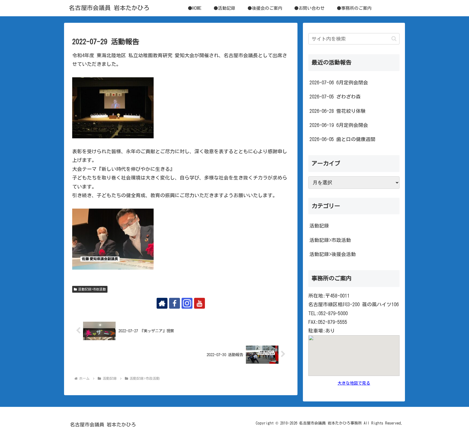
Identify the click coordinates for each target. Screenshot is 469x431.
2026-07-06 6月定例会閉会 (338, 82)
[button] (394, 39)
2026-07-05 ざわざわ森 (335, 96)
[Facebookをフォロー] (174, 303)
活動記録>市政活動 (92, 289)
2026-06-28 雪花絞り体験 (337, 110)
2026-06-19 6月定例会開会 (338, 125)
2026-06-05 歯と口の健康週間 (342, 139)
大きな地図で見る (354, 383)
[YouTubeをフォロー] (199, 303)
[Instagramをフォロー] (187, 303)
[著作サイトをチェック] (162, 303)
